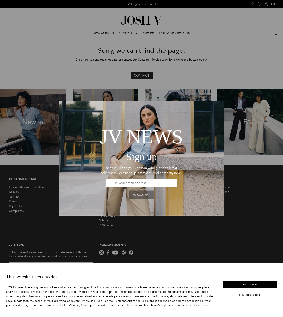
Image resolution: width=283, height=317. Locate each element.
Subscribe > (142, 195)
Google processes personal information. (183, 305)
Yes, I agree (250, 285)
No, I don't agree (249, 295)
